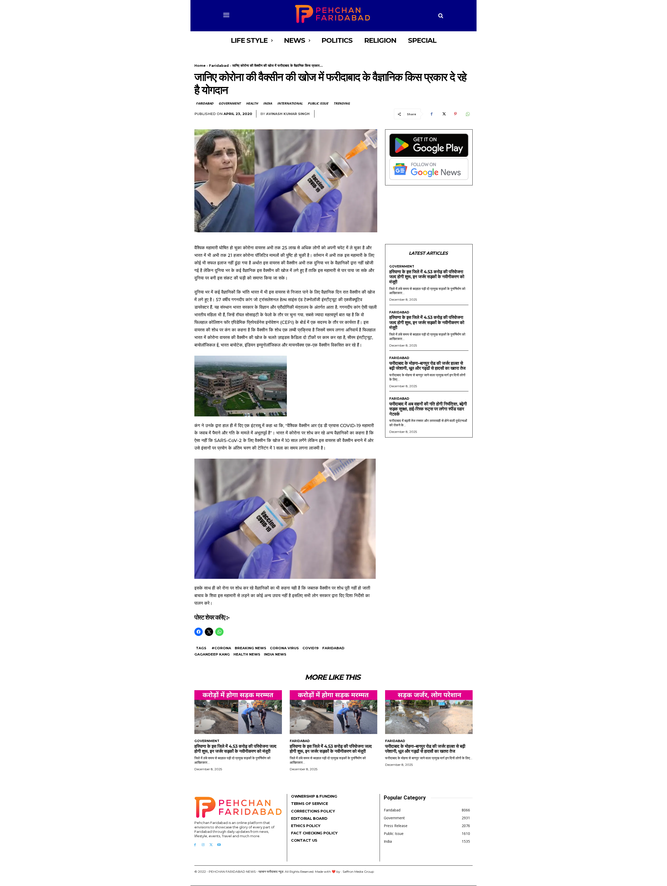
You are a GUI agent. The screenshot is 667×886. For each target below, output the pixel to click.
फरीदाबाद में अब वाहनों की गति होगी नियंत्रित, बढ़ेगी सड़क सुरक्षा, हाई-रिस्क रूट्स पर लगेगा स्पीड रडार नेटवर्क (428, 409)
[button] (441, 15)
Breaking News (250, 648)
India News (275, 654)
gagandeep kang (212, 654)
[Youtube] (219, 845)
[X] (443, 114)
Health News (246, 654)
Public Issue (318, 103)
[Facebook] (431, 114)
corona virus (284, 648)
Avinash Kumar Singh (288, 114)
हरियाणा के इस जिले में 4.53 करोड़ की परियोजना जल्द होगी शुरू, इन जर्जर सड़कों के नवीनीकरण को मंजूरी (426, 276)
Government (230, 103)
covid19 (310, 648)
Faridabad (219, 65)
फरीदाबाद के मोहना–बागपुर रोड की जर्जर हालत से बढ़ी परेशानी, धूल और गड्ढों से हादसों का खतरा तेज (427, 366)
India (267, 103)
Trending (342, 103)
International (289, 103)
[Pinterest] (455, 114)
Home (200, 65)
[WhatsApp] (467, 114)
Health (252, 103)
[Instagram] (203, 845)
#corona (221, 648)
